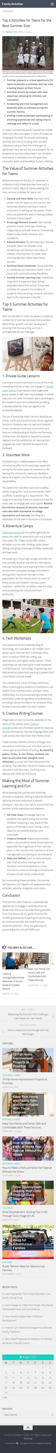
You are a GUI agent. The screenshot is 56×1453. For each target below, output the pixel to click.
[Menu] (52, 4)
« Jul (4, 1397)
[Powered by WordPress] (17, 1443)
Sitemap (28, 1438)
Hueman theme (44, 1443)
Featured (7, 11)
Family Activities (12, 4)
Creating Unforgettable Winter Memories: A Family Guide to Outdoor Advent (13, 981)
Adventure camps (11, 532)
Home (17, 1075)
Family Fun (11, 32)
